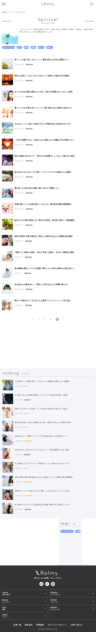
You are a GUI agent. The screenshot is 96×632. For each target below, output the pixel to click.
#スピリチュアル (8, 47)
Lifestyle (55, 593)
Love (4, 608)
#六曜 (78, 531)
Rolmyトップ (6, 12)
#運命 (33, 47)
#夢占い (49, 47)
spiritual (55, 608)
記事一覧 (17, 625)
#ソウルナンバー (67, 531)
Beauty (6, 601)
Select (5, 616)
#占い (19, 47)
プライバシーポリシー (57, 625)
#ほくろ (41, 47)
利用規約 (40, 625)
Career (6, 593)
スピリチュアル (19, 12)
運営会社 (29, 625)
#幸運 (26, 47)
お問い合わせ (76, 625)
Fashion (54, 601)
